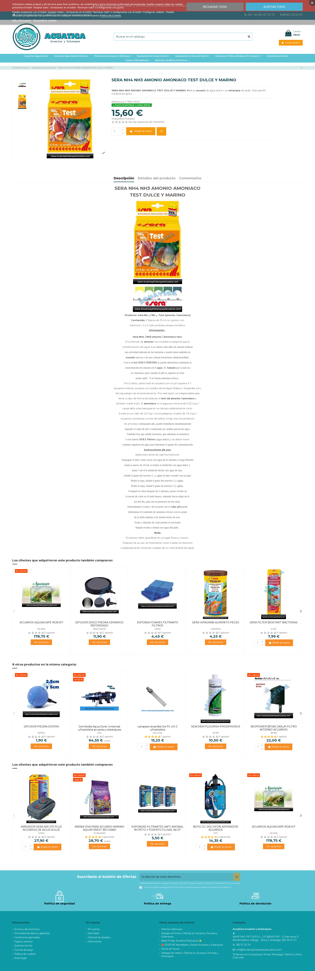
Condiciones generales (27, 937)
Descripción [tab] (124, 178)
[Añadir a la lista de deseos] (161, 131)
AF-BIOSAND (99, 833)
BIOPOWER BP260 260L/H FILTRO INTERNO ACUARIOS (274, 728)
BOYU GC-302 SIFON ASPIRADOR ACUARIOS (215, 828)
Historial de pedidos (99, 937)
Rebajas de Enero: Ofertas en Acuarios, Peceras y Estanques (189, 935)
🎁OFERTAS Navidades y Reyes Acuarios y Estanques (192, 944)
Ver (41, 642)
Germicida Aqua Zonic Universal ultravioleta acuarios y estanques (99, 728)
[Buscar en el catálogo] (249, 37)
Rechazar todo (215, 7)
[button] (113, 56)
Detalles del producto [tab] (157, 178)
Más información (22, 20)
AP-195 (216, 733)
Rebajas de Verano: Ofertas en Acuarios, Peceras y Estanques (189, 954)
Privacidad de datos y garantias (32, 933)
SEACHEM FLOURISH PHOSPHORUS (215, 726)
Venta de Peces (170, 948)
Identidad (93, 933)
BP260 (274, 733)
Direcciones (94, 941)
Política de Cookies (110, 15)
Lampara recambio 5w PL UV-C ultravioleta (157, 728)
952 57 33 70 (243, 944)
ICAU (99, 733)
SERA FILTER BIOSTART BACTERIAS (274, 622)
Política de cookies (25, 953)
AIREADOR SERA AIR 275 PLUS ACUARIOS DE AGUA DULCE (41, 828)
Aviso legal (20, 958)
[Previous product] (301, 67)
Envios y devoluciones (27, 929)
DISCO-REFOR (99, 629)
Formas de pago (23, 949)
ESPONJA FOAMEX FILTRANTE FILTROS (157, 624)
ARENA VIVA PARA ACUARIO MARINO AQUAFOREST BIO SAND (99, 828)
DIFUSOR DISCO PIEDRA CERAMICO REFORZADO (99, 624)
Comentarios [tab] (190, 178)
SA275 (41, 833)
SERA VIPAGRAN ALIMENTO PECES (215, 622)
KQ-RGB (41, 629)
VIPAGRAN (215, 629)
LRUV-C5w (157, 733)
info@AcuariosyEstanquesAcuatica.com (259, 949)
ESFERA (41, 733)
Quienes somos (23, 945)
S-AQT (274, 629)
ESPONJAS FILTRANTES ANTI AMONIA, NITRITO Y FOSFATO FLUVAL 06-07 (157, 828)
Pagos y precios (23, 941)
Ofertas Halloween (172, 929)
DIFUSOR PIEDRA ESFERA (41, 726)
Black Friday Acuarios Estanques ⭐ (181, 940)
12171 (215, 833)
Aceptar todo (274, 7)
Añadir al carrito (143, 131)
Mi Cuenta (94, 929)
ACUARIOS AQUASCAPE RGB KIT (41, 622)
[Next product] (302, 67)
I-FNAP (157, 629)
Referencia (118, 101)
